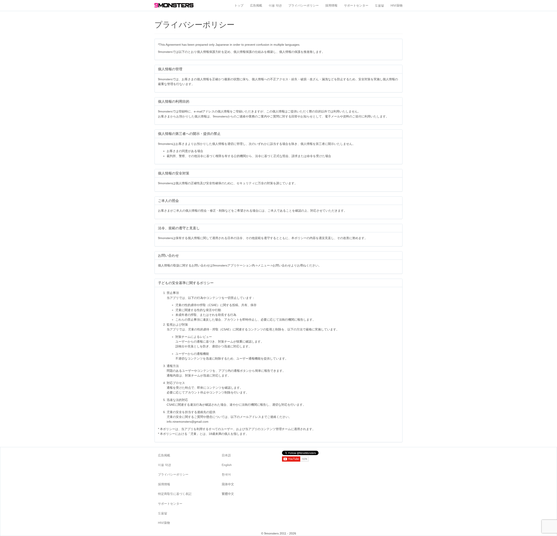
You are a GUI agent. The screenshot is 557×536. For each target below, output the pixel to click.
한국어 (226, 474)
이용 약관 (275, 5)
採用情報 (331, 5)
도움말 (379, 5)
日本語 (226, 455)
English (227, 465)
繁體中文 (228, 494)
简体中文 (228, 484)
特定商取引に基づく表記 (174, 494)
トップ (238, 5)
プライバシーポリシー (303, 5)
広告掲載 (256, 5)
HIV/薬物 (397, 5)
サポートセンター (356, 5)
